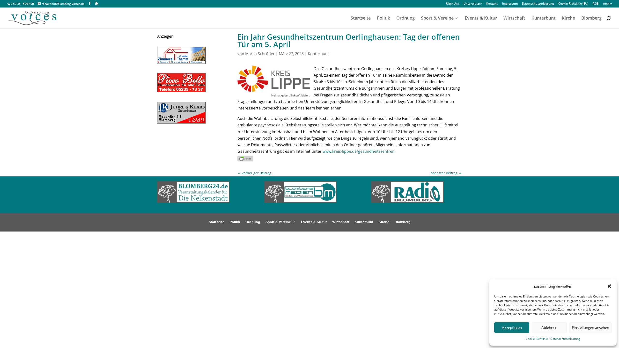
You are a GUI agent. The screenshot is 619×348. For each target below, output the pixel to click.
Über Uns (452, 4)
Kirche (568, 18)
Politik (383, 18)
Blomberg (591, 18)
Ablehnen (549, 327)
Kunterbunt (543, 18)
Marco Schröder (260, 53)
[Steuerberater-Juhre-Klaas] (181, 122)
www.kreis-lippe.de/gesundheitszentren (359, 151)
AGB (596, 4)
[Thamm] (181, 62)
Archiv (607, 4)
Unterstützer (473, 4)
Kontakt (492, 4)
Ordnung (405, 18)
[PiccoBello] (181, 91)
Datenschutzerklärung (565, 339)
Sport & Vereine (437, 18)
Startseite (361, 18)
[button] (609, 286)
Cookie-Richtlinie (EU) (573, 4)
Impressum (510, 4)
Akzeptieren (512, 327)
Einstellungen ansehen (590, 327)
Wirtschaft (514, 18)
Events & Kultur (481, 18)
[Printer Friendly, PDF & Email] (245, 158)
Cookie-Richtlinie (537, 339)
